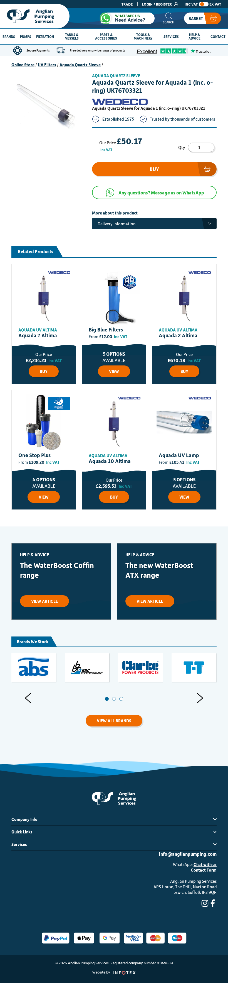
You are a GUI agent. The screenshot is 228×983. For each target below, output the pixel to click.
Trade (127, 4)
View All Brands (114, 720)
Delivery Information (116, 223)
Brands (9, 36)
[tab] (107, 699)
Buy (154, 169)
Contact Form (204, 870)
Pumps (25, 36)
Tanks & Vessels (72, 36)
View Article (44, 601)
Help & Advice (194, 36)
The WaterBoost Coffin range (57, 570)
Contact (217, 36)
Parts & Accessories (106, 36)
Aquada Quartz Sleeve (80, 64)
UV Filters (47, 64)
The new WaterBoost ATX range (159, 570)
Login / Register (157, 4)
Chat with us (205, 864)
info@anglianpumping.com (188, 854)
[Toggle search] (169, 18)
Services (171, 36)
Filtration (45, 36)
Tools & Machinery (143, 36)
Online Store (22, 64)
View (114, 371)
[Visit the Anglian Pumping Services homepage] (35, 16)
